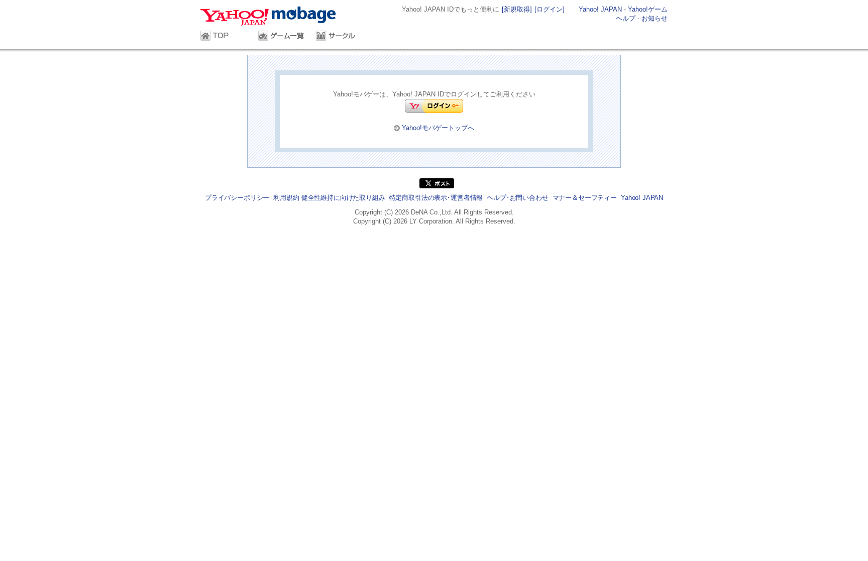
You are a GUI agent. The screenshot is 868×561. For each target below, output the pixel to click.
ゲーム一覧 (282, 37)
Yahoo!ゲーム (648, 9)
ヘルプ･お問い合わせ (517, 197)
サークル (340, 37)
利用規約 (286, 197)
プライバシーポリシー (237, 197)
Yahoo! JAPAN (600, 9)
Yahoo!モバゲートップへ (438, 128)
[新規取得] (517, 9)
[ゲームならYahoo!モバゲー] (271, 17)
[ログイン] (549, 9)
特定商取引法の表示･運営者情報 (436, 197)
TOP (224, 37)
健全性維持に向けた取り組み (343, 197)
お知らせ (654, 18)
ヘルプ (625, 18)
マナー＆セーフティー (585, 197)
